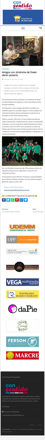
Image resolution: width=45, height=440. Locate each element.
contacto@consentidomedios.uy (13, 415)
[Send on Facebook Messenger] (26, 199)
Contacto (32, 425)
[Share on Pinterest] (17, 199)
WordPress (31, 429)
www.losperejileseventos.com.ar (16, 190)
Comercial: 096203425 (11, 412)
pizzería (14, 79)
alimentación (8, 79)
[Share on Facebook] (4, 199)
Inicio (40, 425)
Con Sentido (6, 429)
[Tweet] (8, 199)
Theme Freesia (23, 429)
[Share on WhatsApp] (13, 199)
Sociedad (5, 68)
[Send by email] (21, 199)
